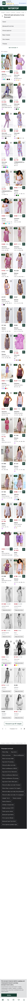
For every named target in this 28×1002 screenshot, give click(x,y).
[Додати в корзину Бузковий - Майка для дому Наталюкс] (23, 380)
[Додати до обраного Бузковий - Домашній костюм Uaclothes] (10, 84)
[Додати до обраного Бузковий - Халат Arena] (23, 533)
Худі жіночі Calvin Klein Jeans (9, 781)
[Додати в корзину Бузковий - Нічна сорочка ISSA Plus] (11, 380)
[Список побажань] (18, 999)
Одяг (23, 12)
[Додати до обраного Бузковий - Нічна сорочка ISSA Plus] (10, 364)
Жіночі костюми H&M (8, 758)
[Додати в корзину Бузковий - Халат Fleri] (11, 435)
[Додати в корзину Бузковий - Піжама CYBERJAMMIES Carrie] (23, 159)
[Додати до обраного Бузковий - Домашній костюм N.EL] (10, 560)
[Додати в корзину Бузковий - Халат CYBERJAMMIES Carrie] (11, 188)
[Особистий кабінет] (24, 999)
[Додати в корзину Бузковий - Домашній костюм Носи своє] (11, 130)
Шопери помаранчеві (8, 804)
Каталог (13, 12)
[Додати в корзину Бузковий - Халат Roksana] (23, 270)
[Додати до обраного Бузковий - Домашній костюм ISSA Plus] (10, 55)
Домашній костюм (8, 26)
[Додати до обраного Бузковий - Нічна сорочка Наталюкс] (10, 228)
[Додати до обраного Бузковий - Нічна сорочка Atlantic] (23, 504)
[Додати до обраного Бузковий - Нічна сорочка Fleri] (10, 533)
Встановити (22, 3)
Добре (9, 995)
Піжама (4, 43)
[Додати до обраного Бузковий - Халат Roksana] (23, 254)
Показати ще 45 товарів (13, 723)
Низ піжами (5, 39)
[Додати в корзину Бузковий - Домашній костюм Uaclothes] (11, 101)
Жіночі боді (5, 751)
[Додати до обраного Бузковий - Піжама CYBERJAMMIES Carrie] (23, 142)
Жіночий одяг (20, 743)
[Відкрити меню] (8, 999)
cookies (20, 981)
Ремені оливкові (17, 798)
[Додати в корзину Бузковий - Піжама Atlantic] (11, 520)
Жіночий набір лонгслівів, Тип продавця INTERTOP (14, 794)
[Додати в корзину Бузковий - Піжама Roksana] (23, 187)
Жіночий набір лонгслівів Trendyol (11, 784)
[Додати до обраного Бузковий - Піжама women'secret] (10, 588)
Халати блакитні (6, 801)
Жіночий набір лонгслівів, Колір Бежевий (13, 791)
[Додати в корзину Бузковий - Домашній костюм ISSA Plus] (11, 71)
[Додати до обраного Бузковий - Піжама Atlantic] (10, 504)
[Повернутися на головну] (13, 8)
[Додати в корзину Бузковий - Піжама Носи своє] (23, 72)
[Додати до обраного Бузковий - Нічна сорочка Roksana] (10, 281)
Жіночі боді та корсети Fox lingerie (11, 788)
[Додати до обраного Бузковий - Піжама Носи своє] (23, 55)
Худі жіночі (14, 751)
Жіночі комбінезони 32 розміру (10, 778)
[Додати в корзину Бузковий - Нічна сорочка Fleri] (11, 549)
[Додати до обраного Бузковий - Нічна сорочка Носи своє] (10, 641)
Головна (3, 12)
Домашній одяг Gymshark (9, 821)
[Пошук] (2, 8)
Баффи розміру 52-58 (7, 808)
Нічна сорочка (6, 30)
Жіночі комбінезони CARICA (9, 768)
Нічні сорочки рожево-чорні (9, 824)
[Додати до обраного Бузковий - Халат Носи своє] (23, 113)
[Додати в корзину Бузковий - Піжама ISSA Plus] (23, 491)
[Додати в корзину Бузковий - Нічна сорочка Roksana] (11, 297)
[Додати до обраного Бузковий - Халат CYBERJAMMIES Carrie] (10, 171)
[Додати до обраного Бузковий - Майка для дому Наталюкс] (23, 364)
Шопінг (8, 12)
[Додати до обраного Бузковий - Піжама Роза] (23, 615)
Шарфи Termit (6, 798)
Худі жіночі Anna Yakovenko (9, 771)
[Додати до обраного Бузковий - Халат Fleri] (10, 419)
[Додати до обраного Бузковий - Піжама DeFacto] (23, 669)
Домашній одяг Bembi (8, 814)
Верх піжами (6, 34)
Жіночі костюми (6, 755)
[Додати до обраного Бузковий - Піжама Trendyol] (10, 669)
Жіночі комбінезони (19, 755)
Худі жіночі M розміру (8, 761)
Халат (4, 21)
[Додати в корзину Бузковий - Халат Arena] (23, 549)
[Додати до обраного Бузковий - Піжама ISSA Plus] (23, 476)
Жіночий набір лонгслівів (8, 765)
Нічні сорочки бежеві (7, 817)
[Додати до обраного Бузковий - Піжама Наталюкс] (23, 200)
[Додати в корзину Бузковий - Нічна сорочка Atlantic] (23, 520)
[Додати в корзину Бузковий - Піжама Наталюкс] (23, 215)
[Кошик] (13, 999)
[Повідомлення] (24, 8)
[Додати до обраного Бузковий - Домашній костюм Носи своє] (10, 113)
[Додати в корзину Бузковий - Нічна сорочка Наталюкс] (11, 244)
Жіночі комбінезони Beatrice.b (10, 775)
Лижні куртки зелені (7, 811)
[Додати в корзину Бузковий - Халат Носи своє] (23, 130)
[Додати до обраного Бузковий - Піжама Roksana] (23, 171)
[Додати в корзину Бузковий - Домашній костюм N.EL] (11, 576)
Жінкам (18, 12)
